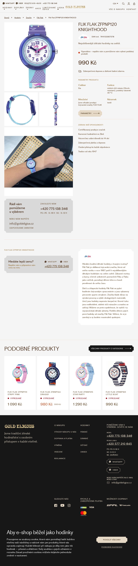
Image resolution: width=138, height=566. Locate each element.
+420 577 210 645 (119, 443)
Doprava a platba (63, 438)
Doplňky (19, 8)
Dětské (83, 445)
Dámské (84, 438)
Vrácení (58, 452)
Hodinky (8, 8)
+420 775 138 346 (54, 209)
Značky (29, 18)
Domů (6, 18)
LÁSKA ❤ (60, 8)
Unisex (83, 452)
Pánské (83, 432)
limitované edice (49, 8)
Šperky (30, 8)
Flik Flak (40, 18)
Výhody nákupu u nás (65, 432)
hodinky (85, 425)
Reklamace (59, 458)
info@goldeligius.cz (21, 223)
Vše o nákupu (117, 9)
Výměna (58, 445)
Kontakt (132, 9)
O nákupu (59, 425)
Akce (38, 8)
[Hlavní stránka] (75, 9)
